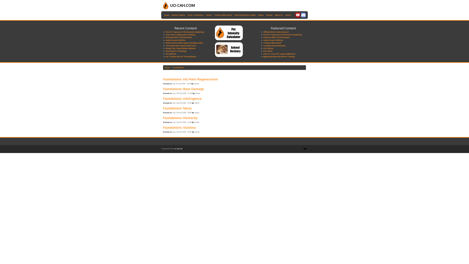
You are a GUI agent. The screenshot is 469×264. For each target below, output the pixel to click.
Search (288, 15)
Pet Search (267, 51)
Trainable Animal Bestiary (274, 46)
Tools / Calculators (195, 15)
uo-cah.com (182, 5)
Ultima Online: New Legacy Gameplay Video (184, 43)
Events (209, 15)
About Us (279, 15)
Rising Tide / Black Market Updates (181, 48)
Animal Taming (178, 15)
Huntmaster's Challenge (176, 51)
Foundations (178, 67)
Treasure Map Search (223, 15)
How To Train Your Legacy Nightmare (279, 54)
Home (166, 15)
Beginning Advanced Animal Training (279, 56)
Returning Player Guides (245, 15)
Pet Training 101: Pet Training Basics (181, 56)
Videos (261, 15)
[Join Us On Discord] (303, 17)
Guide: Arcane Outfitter (175, 40)
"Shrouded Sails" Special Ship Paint (181, 46)
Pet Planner (268, 48)
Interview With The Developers (179, 37)
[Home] (165, 9)
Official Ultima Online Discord (276, 32)
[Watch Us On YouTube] (297, 17)
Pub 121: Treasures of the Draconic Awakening (185, 32)
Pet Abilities (171, 54)
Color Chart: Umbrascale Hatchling (180, 35)
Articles (269, 15)
